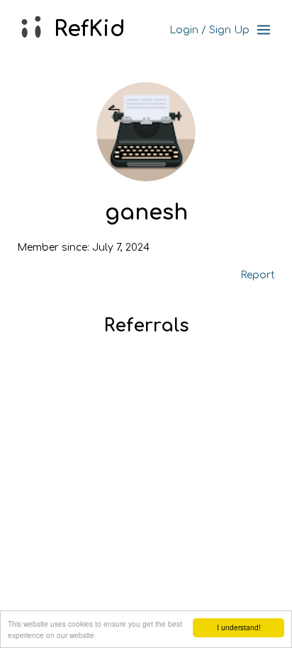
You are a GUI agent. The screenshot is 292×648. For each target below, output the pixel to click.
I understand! (239, 627)
